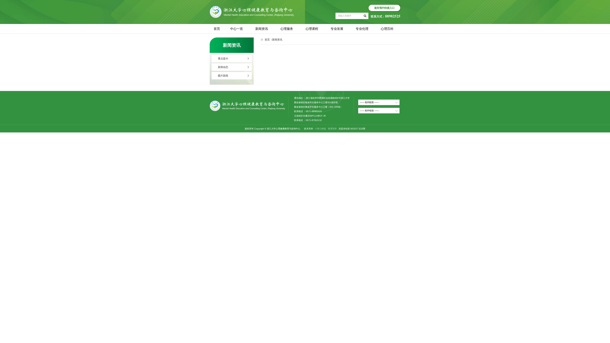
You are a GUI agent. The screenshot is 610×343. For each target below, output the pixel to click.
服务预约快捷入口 (384, 8)
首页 (217, 28)
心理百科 (387, 28)
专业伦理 (362, 28)
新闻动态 (223, 67)
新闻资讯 (261, 28)
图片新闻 (223, 75)
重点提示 (223, 58)
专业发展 (337, 28)
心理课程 (311, 28)
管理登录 (332, 128)
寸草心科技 (320, 128)
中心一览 (236, 28)
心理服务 (286, 28)
